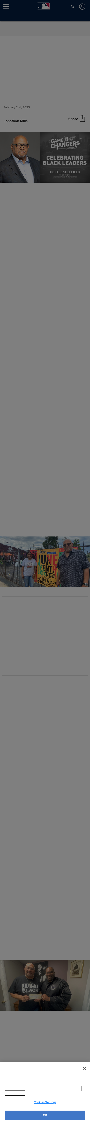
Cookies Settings (45, 1102)
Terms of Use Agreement (46, 1093)
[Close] (84, 1073)
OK (45, 1115)
